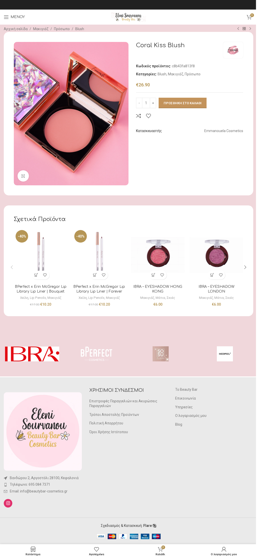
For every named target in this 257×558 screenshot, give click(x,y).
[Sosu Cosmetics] (160, 353)
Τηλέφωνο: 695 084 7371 (30, 484)
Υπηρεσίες (184, 407)
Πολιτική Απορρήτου (106, 423)
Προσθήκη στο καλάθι (183, 103)
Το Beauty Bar (186, 389)
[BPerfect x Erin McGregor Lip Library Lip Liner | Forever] (99, 255)
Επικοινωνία (185, 398)
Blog (178, 424)
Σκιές (171, 298)
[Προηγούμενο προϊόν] (238, 29)
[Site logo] (128, 17)
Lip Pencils (38, 298)
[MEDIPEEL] (225, 353)
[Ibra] (32, 353)
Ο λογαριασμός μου (191, 416)
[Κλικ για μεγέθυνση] (23, 176)
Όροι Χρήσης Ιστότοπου (108, 432)
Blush (79, 29)
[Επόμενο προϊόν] (250, 29)
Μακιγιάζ (40, 29)
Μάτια (160, 298)
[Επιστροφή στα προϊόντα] (244, 29)
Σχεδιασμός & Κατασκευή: (126, 526)
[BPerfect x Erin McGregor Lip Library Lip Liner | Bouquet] (41, 255)
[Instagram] (8, 503)
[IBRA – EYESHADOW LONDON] (216, 255)
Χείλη (24, 298)
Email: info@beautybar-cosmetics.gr (39, 491)
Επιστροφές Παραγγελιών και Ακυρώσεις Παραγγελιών (123, 403)
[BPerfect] (96, 353)
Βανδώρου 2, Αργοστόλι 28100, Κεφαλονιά (44, 478)
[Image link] (43, 431)
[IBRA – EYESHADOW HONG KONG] (158, 255)
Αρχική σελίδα (16, 29)
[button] (36, 275)
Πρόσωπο (62, 29)
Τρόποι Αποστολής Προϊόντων (114, 415)
